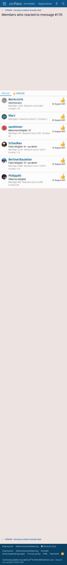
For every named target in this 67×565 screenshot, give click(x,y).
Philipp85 (14, 175)
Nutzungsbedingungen (13, 553)
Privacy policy (34, 553)
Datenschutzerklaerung (27, 546)
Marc (11, 115)
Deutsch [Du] (49, 546)
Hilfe (45, 553)
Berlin (34, 146)
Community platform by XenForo (28, 560)
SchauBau (15, 143)
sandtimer (15, 127)
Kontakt (45, 550)
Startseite (54, 553)
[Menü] (4, 3)
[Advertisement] (33, 54)
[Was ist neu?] (57, 4)
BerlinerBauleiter (20, 159)
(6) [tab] (6, 93)
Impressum (7, 546)
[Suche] (63, 4)
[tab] (18, 93)
